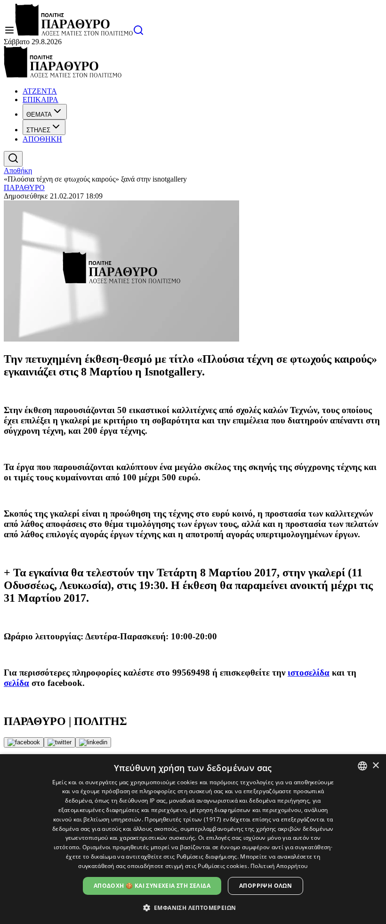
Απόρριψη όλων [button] (265, 886)
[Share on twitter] (59, 742)
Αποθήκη (18, 171)
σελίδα (16, 683)
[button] (193, 907)
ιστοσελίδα (309, 672)
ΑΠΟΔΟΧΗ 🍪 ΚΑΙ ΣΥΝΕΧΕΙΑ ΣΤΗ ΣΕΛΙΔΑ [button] (152, 886)
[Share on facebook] (24, 742)
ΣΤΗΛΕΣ (38, 130)
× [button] (375, 765)
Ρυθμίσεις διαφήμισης (207, 856)
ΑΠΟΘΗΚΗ (42, 139)
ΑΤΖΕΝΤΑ (40, 91)
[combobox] (362, 766)
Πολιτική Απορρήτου (278, 866)
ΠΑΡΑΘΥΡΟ (24, 187)
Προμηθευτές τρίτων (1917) (183, 819)
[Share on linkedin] (93, 742)
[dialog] (193, 839)
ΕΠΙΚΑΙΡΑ (40, 100)
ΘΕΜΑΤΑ (39, 114)
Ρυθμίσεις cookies (222, 866)
